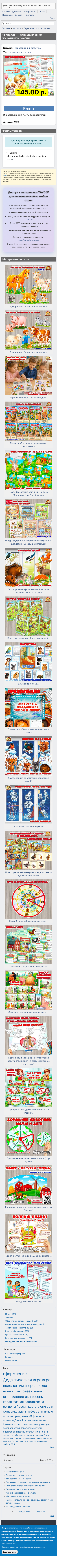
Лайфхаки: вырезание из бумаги (21, 1493)
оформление (15, 1373)
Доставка (16, 11)
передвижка (36, 1386)
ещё (52, 1516)
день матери (34, 1428)
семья (30, 1431)
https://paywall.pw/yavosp (28, 240)
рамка (13, 1435)
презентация (31, 1391)
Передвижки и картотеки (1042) (21, 1341)
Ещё (52, 1447)
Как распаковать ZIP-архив (18, 1479)
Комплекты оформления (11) (18, 1338)
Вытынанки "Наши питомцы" (28, 826)
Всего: (43, 1460)
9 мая (46, 1435)
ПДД (13, 1444)
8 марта (15, 1424)
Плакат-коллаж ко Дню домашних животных (28, 1256)
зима (21, 1386)
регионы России (15, 1406)
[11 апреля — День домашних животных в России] (28, 76)
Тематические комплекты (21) (19, 1328)
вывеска (39, 1435)
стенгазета (27, 1424)
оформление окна (18, 1397)
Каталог (17, 28)
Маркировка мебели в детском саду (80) (24, 1324)
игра (46, 1379)
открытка (16, 1438)
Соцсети (19, 15)
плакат (23, 1428)
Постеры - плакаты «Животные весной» (28, 638)
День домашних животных (29, 1301)
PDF (4, 175)
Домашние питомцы (28, 683)
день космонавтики (38, 1441)
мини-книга (41, 1431)
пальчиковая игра (30, 1438)
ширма (42, 1420)
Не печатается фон (15, 1472)
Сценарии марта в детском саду (21, 1489)
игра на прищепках (15, 1416)
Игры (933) (10, 1314)
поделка (10, 1386)
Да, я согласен (9, 1552)
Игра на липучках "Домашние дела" (28, 397)
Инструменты (30, 11)
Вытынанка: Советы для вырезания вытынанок (28, 1482)
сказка (6, 1435)
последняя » (39, 1511)
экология (7, 1438)
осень (38, 1397)
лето (35, 1420)
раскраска (9, 1431)
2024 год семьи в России (18, 1506)
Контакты (29, 15)
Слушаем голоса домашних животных (28, 1012)
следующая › (25, 1511)
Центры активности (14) (16, 1334)
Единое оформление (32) (17, 1331)
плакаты (8, 1420)
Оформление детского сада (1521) (21, 1321)
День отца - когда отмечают (19, 1475)
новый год (11, 1391)
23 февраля (36, 1416)
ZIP (40, 179)
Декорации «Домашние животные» (28, 306)
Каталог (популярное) (15, 1353)
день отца (23, 1441)
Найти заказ (11, 1360)
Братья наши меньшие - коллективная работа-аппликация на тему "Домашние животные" (29, 1060)
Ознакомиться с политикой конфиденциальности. (23, 1547)
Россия (19, 1435)
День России (22, 1420)
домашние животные (20, 52)
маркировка (29, 1435)
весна (39, 1402)
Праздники (7, 15)
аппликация (46, 1411)
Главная (6, 11)
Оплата (42, 11)
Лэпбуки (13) (11, 1317)
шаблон (6, 1444)
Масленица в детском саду (19, 1496)
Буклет (7, 1424)
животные (21, 1431)
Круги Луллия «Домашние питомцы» (28, 921)
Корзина (9, 1357)
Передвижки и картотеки (37, 28)
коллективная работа (19, 1402)
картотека (35, 1406)
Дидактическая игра (22, 1379)
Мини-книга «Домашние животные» (28, 966)
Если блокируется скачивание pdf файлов (25, 1486)
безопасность (11, 1428)
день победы (29, 1411)
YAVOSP (29, 219)
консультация (42, 1424)
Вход (52, 18)
